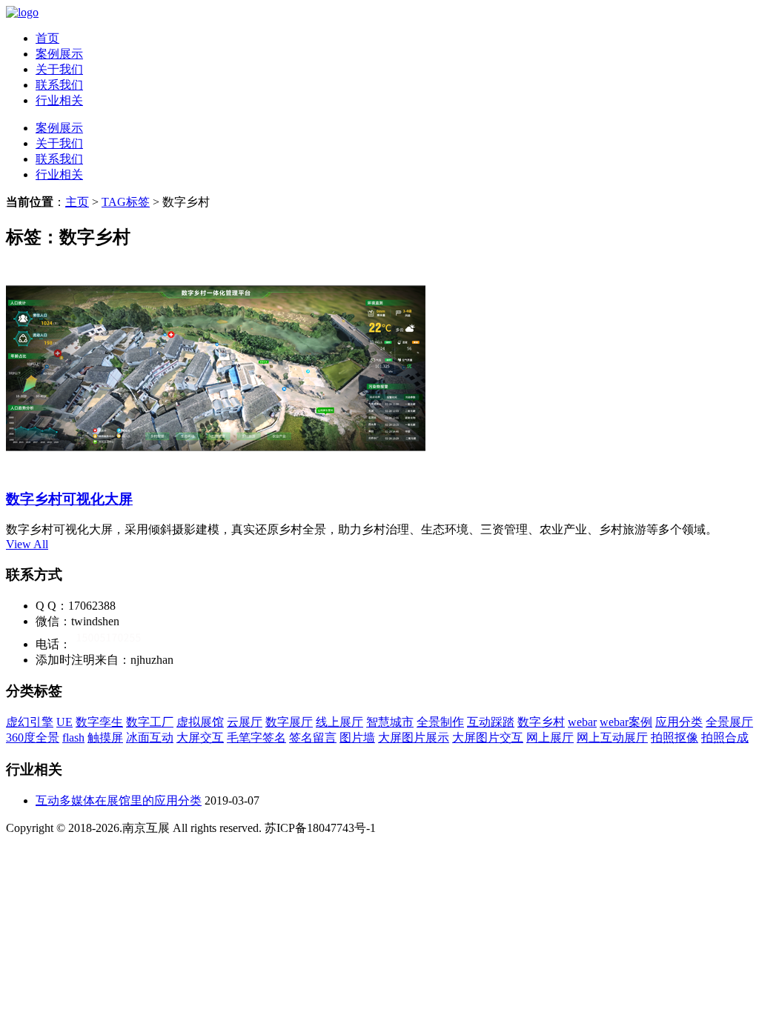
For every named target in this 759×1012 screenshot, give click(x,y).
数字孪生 (99, 722)
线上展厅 (339, 722)
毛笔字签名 (256, 737)
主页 (77, 202)
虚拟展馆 (200, 722)
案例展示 (59, 53)
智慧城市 (390, 722)
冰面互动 (149, 737)
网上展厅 (550, 737)
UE (64, 722)
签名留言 (313, 737)
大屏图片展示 (413, 737)
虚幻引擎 (29, 722)
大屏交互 (200, 737)
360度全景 (32, 737)
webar (582, 722)
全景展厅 (729, 722)
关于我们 (59, 69)
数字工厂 (149, 722)
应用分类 (679, 722)
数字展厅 (289, 722)
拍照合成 (725, 737)
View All (27, 544)
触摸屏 (105, 737)
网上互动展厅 (612, 737)
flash (73, 737)
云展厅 (244, 722)
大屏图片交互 (487, 737)
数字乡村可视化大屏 (69, 499)
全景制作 (440, 722)
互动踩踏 (490, 722)
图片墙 (357, 737)
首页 (47, 38)
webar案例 (626, 722)
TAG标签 (126, 202)
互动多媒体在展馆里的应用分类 (119, 800)
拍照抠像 (674, 737)
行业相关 (59, 100)
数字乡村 (541, 722)
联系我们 (59, 85)
